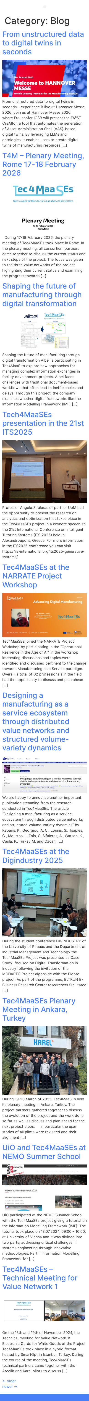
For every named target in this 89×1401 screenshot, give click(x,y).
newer (9, 1386)
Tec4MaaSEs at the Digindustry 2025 (35, 856)
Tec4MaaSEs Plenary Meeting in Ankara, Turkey (39, 1009)
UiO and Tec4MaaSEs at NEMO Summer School (44, 1152)
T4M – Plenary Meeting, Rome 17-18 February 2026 (43, 164)
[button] (44, 6)
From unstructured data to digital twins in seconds (43, 43)
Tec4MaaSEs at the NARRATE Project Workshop (35, 576)
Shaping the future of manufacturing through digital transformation (42, 294)
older (9, 1381)
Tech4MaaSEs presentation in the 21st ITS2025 (43, 423)
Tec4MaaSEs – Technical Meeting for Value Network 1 (39, 1278)
